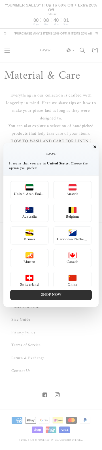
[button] (29, 190)
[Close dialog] (95, 146)
